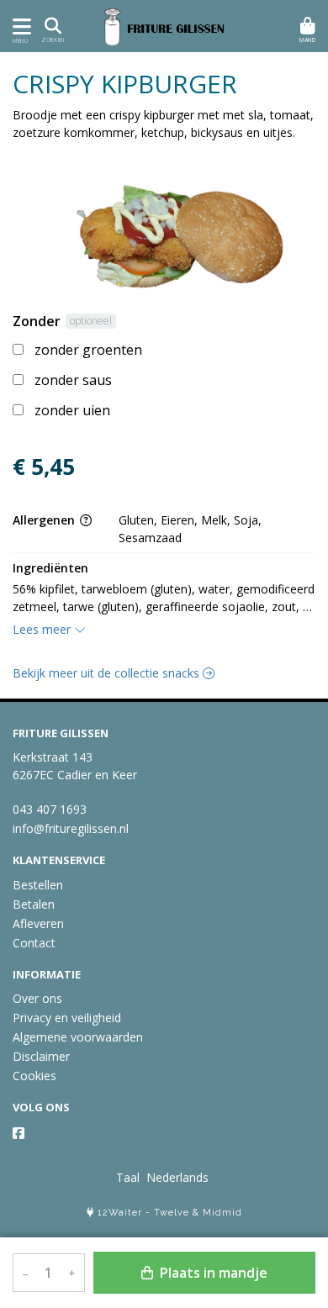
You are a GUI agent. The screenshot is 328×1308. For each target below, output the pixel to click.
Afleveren (38, 923)
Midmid (222, 1212)
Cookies (34, 1076)
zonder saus (73, 380)
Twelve (171, 1212)
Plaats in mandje (211, 1272)
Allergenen (45, 520)
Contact (34, 943)
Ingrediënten (50, 568)
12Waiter (120, 1212)
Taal (128, 1177)
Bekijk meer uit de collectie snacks (108, 673)
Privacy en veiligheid (67, 1018)
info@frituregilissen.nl (71, 828)
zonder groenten (88, 349)
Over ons (37, 998)
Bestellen (38, 885)
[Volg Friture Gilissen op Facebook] (18, 1133)
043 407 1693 (50, 809)
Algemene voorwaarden (78, 1037)
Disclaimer (41, 1056)
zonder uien (72, 410)
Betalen (34, 904)
